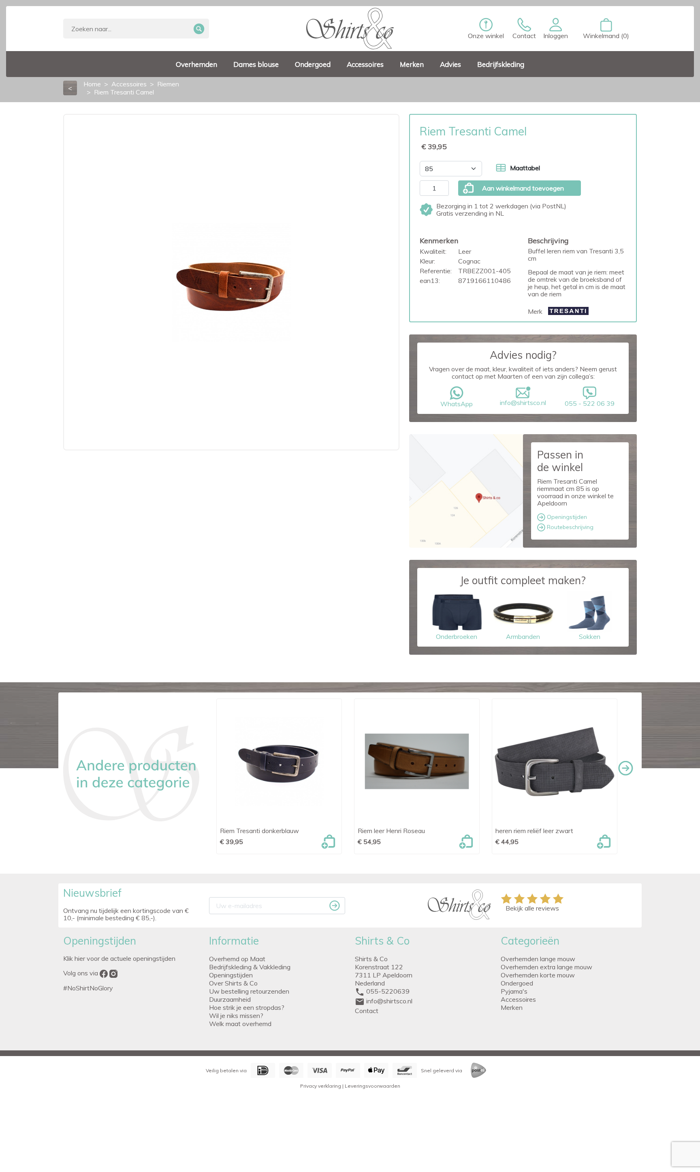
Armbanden (523, 636)
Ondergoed (517, 983)
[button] (556, 29)
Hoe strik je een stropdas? (246, 1007)
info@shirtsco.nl (523, 403)
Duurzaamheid (230, 999)
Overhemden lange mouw (538, 959)
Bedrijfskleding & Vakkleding (249, 967)
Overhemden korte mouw (538, 975)
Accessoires (518, 999)
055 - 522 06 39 (590, 403)
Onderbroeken (456, 636)
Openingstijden (566, 517)
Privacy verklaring (320, 1086)
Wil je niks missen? (236, 1015)
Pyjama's (514, 991)
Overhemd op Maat (237, 959)
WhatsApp (456, 404)
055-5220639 (388, 991)
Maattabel (525, 168)
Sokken (589, 636)
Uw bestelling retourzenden (249, 991)
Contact (366, 1011)
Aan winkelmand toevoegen (523, 188)
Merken (512, 1007)
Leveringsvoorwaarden (372, 1086)
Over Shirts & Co (233, 983)
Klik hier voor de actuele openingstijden (119, 958)
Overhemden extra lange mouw (546, 967)
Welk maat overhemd (240, 1024)
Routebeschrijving (569, 527)
